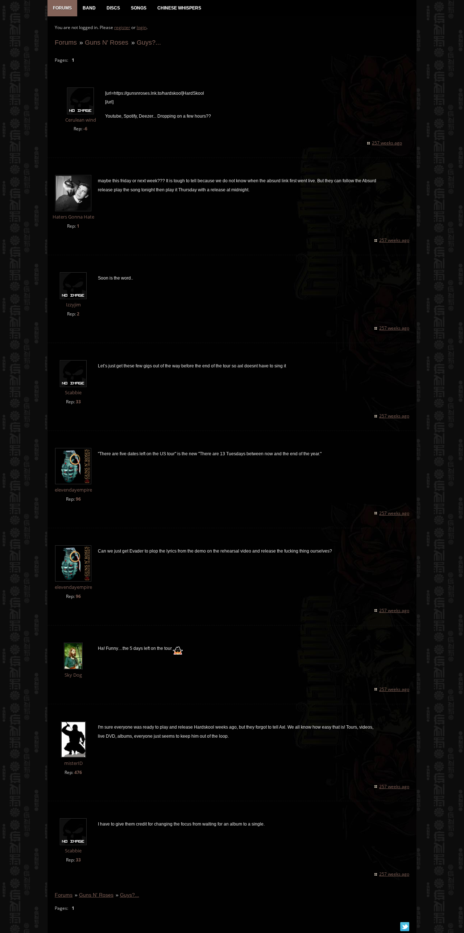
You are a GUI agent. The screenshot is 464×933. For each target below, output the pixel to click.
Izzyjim (73, 305)
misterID (73, 763)
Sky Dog (73, 675)
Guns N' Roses (106, 42)
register (122, 27)
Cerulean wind (80, 120)
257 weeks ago (387, 143)
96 (78, 499)
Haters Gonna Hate (73, 217)
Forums (66, 42)
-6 (85, 128)
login (141, 27)
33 (78, 401)
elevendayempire (73, 490)
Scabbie (73, 393)
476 (78, 772)
